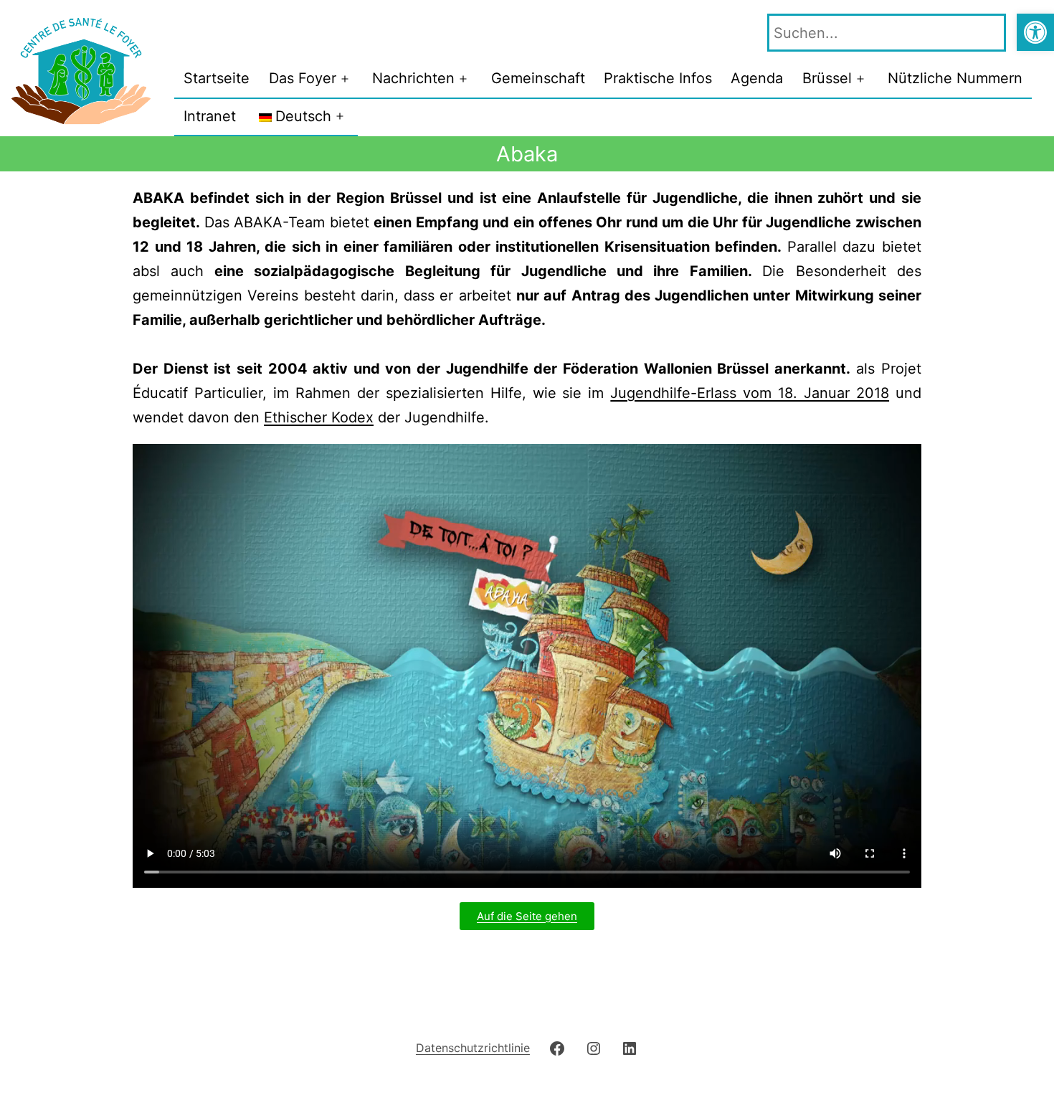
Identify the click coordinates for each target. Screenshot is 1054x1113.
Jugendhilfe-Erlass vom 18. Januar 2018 (749, 393)
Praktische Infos (658, 78)
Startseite (217, 78)
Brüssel (827, 78)
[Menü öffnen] (344, 79)
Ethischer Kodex (319, 417)
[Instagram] (594, 1047)
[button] (1035, 32)
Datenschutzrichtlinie (473, 1048)
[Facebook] (557, 1047)
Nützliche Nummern (955, 78)
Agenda (757, 78)
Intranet (210, 116)
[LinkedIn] (629, 1047)
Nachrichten (413, 78)
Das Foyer (302, 78)
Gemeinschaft (538, 78)
